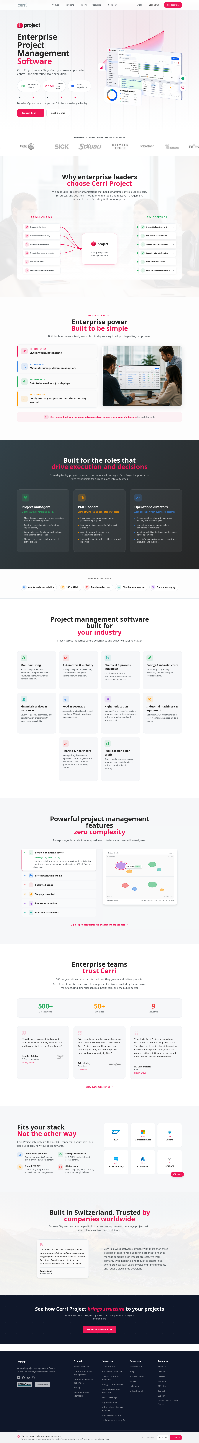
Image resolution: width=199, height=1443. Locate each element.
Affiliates (162, 1386)
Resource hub (136, 1366)
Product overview (81, 1366)
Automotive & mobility (112, 1371)
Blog (132, 1371)
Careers (161, 1376)
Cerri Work (163, 1371)
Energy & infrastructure (112, 1384)
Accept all (175, 1437)
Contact (161, 1391)
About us (162, 1366)
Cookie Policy (104, 1439)
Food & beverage (109, 1397)
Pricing (84, 5)
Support (161, 1396)
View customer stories (98, 1086)
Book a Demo (155, 5)
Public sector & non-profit (113, 1420)
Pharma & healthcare (111, 1415)
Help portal (135, 1386)
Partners (162, 1381)
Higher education (110, 1402)
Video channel (136, 1391)
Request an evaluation (97, 1329)
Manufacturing (108, 1366)
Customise (149, 1437)
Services (133, 1381)
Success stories (137, 1376)
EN (140, 5)
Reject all (163, 1437)
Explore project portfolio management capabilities (98, 924)
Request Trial (173, 5)
